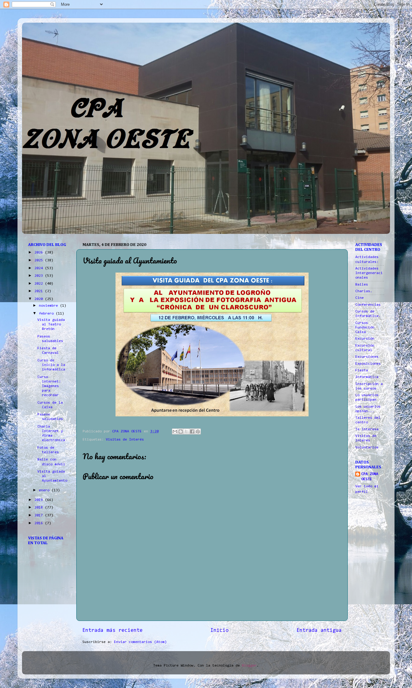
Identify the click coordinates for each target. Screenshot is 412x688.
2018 (39, 507)
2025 (39, 260)
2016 (39, 523)
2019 (39, 500)
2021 (39, 291)
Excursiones (367, 357)
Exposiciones (368, 364)
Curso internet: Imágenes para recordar (49, 386)
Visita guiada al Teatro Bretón (51, 324)
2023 (39, 276)
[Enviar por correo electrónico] (175, 431)
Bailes (361, 284)
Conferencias (368, 305)
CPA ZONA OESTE (369, 476)
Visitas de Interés (125, 439)
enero (45, 490)
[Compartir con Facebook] (192, 431)
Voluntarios (367, 447)
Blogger (249, 665)
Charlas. (363, 291)
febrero (47, 313)
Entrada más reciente (112, 630)
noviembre (49, 306)
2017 (39, 515)
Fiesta (361, 370)
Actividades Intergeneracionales (369, 273)
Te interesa (367, 429)
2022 (39, 284)
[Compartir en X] (186, 431)
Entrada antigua (319, 630)
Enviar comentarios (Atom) (140, 642)
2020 (39, 299)
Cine (359, 298)
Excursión (364, 339)
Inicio (220, 630)
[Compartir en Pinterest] (198, 431)
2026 (39, 252)
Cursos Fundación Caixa (364, 327)
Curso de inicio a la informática (51, 365)
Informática (367, 377)
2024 (39, 268)
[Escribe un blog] (181, 431)
